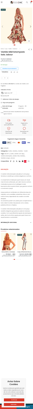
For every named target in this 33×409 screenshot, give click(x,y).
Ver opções (14, 254)
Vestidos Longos (5, 158)
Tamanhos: (5, 72)
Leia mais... (14, 404)
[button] (12, 259)
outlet (12, 153)
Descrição (4, 169)
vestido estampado (6, 156)
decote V (7, 153)
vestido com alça (19, 153)
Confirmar (14, 400)
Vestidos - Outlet (16, 48)
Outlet (10, 48)
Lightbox (29, 41)
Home (2, 48)
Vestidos (15, 151)
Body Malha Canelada (8, 252)
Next (30, 26)
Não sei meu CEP (5, 95)
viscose (13, 158)
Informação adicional (9, 222)
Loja (6, 48)
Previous (2, 26)
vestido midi (16, 156)
